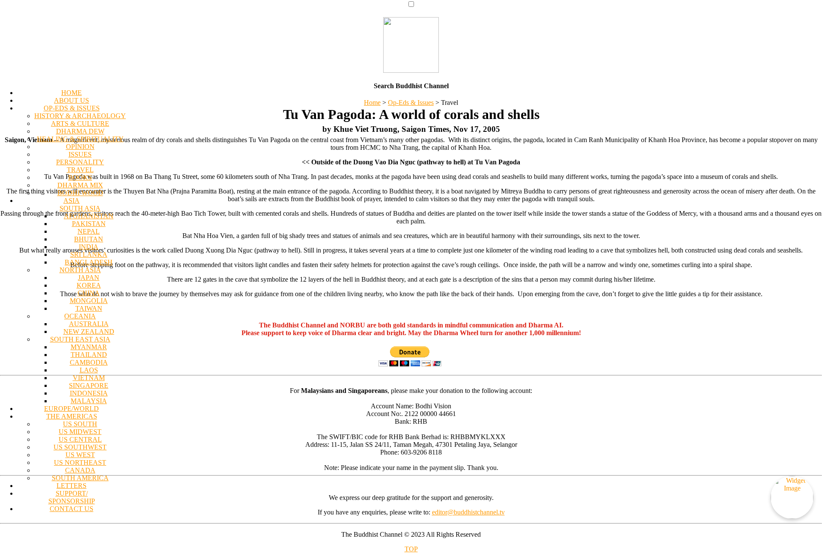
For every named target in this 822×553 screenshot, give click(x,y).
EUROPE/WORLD (71, 408)
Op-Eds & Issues (411, 102)
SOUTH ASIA (80, 208)
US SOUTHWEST (80, 447)
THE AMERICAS (71, 416)
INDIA (88, 246)
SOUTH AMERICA (80, 478)
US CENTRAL (80, 439)
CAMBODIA (89, 362)
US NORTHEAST (80, 462)
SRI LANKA (88, 254)
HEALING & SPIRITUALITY (80, 139)
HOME (71, 92)
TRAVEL (80, 169)
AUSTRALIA (89, 323)
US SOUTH (80, 424)
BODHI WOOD (80, 192)
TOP (411, 549)
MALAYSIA (89, 400)
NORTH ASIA (80, 270)
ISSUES (80, 154)
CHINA (88, 293)
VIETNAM (89, 377)
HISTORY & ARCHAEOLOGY (80, 115)
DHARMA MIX (80, 185)
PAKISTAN (89, 223)
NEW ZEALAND (88, 331)
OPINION (80, 146)
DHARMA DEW (80, 131)
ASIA (71, 200)
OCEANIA (80, 316)
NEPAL (88, 231)
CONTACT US (71, 508)
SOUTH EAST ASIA (80, 339)
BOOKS (80, 177)
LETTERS (71, 485)
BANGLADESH (89, 262)
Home (372, 102)
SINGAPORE (88, 385)
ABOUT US (71, 100)
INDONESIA (89, 393)
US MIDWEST (80, 431)
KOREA (89, 285)
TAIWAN (88, 308)
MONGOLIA (89, 300)
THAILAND (89, 354)
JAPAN (88, 277)
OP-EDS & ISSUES (72, 108)
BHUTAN (88, 239)
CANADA (80, 470)
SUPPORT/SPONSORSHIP (71, 497)
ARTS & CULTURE (80, 123)
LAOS (89, 370)
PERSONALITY (80, 162)
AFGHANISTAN (88, 216)
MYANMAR (89, 347)
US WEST (80, 454)
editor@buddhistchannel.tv (468, 512)
